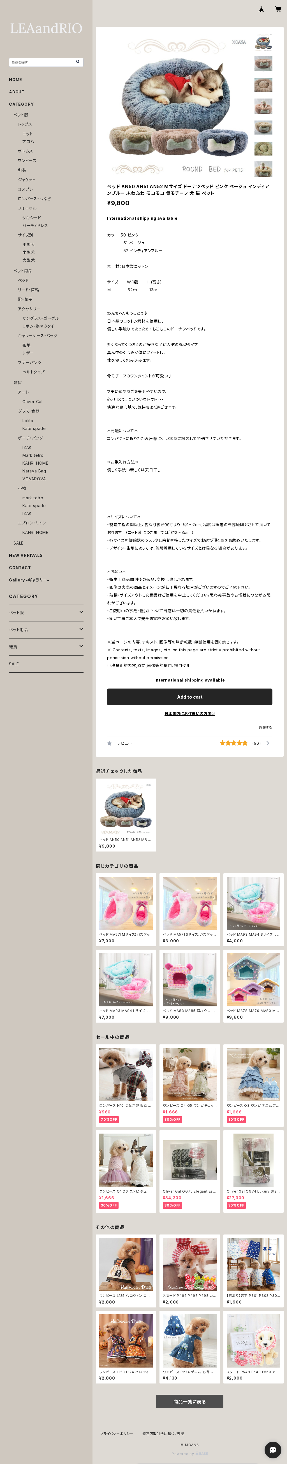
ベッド (23, 280)
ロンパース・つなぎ (34, 198)
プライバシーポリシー (116, 1434)
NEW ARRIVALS (26, 555)
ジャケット (27, 179)
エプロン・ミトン (32, 523)
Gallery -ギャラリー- (29, 580)
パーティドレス (35, 225)
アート (23, 392)
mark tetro (32, 497)
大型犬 (28, 260)
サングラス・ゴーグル (40, 318)
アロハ (28, 141)
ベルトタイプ (33, 372)
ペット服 (20, 114)
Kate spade (34, 428)
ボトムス (25, 151)
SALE (18, 543)
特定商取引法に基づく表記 (163, 1434)
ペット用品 (23, 270)
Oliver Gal (32, 401)
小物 (22, 488)
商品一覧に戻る (189, 1401)
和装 (22, 170)
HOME (15, 79)
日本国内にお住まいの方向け (190, 713)
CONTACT (20, 567)
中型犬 (28, 252)
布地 (26, 345)
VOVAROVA (34, 478)
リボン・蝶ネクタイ (38, 326)
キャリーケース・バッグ (37, 335)
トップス (25, 124)
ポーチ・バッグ (30, 438)
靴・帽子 (25, 299)
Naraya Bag (34, 471)
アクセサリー (29, 308)
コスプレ (25, 189)
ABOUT (17, 91)
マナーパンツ (29, 362)
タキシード (31, 217)
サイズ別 (25, 235)
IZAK (27, 447)
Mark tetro (33, 455)
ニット (27, 133)
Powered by (183, 1454)
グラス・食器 (29, 411)
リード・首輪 (28, 289)
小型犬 (28, 244)
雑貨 (17, 382)
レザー (28, 353)
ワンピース (27, 160)
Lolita (27, 420)
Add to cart (190, 697)
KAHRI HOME (35, 463)
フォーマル (27, 208)
